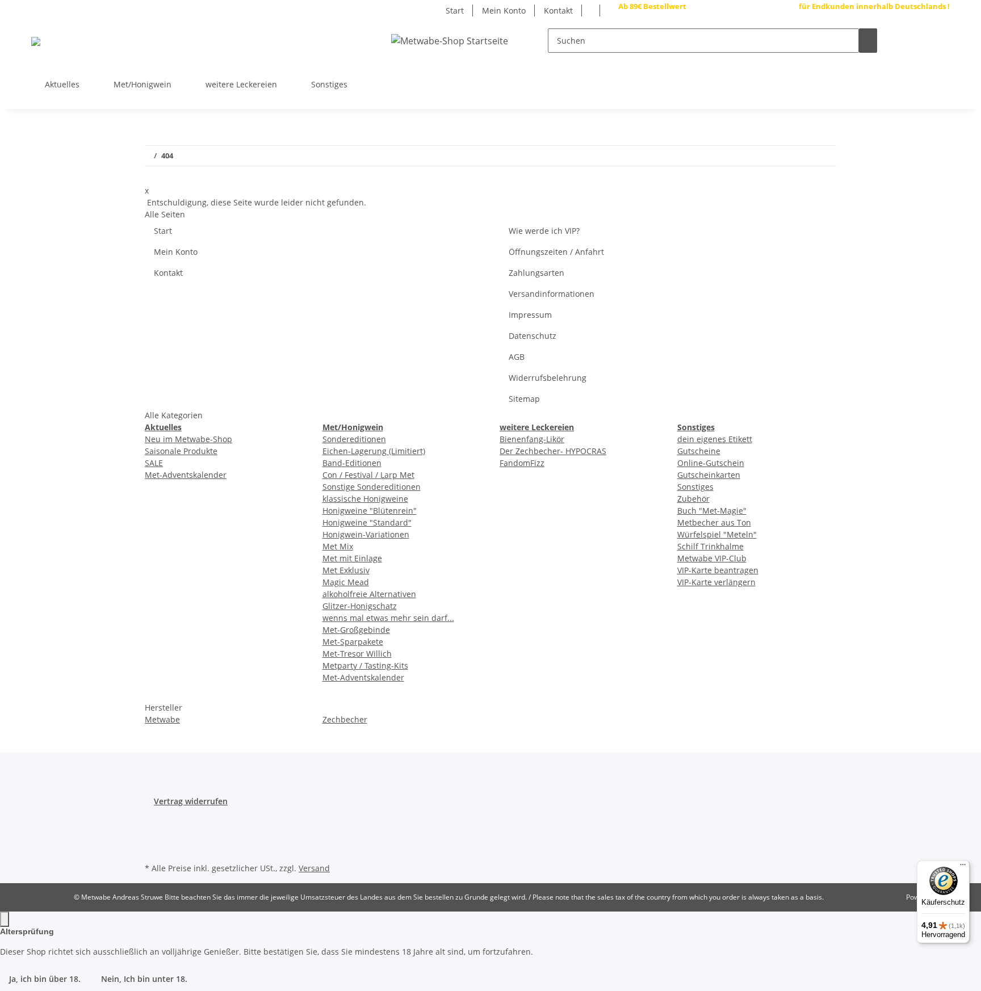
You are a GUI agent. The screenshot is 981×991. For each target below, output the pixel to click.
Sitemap (524, 398)
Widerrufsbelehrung (547, 377)
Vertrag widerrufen (191, 801)
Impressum (530, 314)
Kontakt (558, 10)
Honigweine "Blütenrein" (369, 510)
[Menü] (963, 867)
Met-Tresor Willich (357, 653)
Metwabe (162, 719)
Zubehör (693, 498)
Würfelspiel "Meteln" (717, 534)
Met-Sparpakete (352, 641)
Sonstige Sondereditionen (371, 486)
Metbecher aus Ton (714, 522)
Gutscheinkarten (708, 474)
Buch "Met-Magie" (712, 510)
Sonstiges (695, 486)
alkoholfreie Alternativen (369, 594)
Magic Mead (345, 582)
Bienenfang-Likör (532, 439)
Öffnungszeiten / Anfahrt (556, 251)
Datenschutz (532, 335)
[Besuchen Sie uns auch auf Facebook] (941, 80)
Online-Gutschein (710, 462)
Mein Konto (504, 10)
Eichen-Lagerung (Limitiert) (373, 451)
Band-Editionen (352, 462)
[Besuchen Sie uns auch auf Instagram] (941, 93)
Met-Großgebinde (356, 629)
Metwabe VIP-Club (712, 558)
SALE (154, 462)
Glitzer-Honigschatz (359, 606)
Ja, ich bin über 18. (45, 978)
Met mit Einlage (352, 558)
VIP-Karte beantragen (717, 570)
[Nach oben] (4, 919)
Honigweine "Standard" (367, 522)
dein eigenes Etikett (714, 439)
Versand (314, 868)
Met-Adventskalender (186, 474)
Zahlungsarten (536, 272)
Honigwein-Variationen (365, 534)
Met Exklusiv (346, 570)
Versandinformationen (551, 293)
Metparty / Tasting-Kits (365, 665)
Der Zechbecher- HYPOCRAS (553, 451)
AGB (517, 356)
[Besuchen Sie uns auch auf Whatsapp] (941, 67)
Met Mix (337, 546)
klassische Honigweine (365, 498)
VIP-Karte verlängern (716, 582)
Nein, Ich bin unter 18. (144, 978)
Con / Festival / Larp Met (368, 474)
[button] (904, 40)
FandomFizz (522, 462)
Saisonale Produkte (181, 451)
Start (455, 10)
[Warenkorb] (941, 40)
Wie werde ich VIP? (544, 230)
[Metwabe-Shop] (35, 40)
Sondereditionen (354, 439)
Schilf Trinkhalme (710, 546)
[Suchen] (868, 40)
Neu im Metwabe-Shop (188, 439)
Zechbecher (344, 719)
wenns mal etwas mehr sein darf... (388, 617)
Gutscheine (698, 451)
